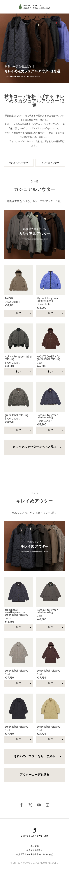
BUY (18, 313)
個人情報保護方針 (34, 851)
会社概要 (35, 846)
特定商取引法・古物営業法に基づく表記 (34, 855)
